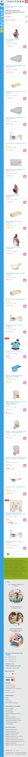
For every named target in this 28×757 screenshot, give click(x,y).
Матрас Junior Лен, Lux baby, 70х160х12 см (15, 144)
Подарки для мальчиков (11, 729)
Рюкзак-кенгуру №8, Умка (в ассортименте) (13, 40)
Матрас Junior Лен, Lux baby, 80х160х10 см (15, 299)
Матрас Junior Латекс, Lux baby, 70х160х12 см (14, 542)
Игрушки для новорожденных (12, 718)
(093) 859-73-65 (12, 661)
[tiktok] (9, 674)
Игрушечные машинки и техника (13, 720)
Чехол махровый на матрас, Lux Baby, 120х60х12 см (15, 273)
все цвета (11, 413)
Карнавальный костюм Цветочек (14, 351)
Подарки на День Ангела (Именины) (14, 739)
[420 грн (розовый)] (8, 413)
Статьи (7, 699)
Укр (17, 750)
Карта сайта (8, 701)
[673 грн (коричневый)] (10, 523)
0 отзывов (15, 43)
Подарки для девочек (10, 731)
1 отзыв (14, 147)
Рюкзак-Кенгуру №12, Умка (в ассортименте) (13, 248)
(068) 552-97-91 (10, 1)
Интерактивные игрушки (11, 722)
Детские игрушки (9, 708)
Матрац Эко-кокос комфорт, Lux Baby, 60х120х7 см (15, 92)
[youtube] (12, 674)
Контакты (7, 690)
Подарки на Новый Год (11, 734)
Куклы (6, 715)
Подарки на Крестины (10, 743)
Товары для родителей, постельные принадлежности (13, 7)
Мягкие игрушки (9, 711)
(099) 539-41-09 (12, 657)
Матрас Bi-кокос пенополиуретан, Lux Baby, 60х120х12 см (15, 118)
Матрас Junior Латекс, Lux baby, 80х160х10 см (14, 325)
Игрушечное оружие (10, 717)
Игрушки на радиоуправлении (12, 713)
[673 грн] (6, 523)
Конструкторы (9, 710)
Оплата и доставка (10, 685)
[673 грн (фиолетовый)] (12, 523)
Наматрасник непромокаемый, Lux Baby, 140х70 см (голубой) (14, 376)
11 (21, 554)
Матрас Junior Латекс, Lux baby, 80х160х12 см (14, 222)
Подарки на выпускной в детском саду (15, 741)
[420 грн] (6, 413)
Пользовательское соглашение (13, 688)
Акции (6, 697)
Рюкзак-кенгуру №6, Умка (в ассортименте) (13, 196)
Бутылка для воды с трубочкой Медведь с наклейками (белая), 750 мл (15, 513)
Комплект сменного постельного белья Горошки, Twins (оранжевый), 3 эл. (16, 432)
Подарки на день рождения (12, 733)
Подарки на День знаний (11, 738)
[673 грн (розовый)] (8, 523)
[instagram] (15, 674)
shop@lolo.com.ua (9, 663)
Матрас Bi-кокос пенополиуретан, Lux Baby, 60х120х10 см (15, 66)
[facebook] (6, 674)
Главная (6, 5)
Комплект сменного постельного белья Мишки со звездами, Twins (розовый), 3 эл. (16, 458)
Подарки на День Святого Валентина (14, 745)
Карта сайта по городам (11, 702)
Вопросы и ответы (10, 692)
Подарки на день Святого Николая (14, 736)
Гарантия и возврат (10, 687)
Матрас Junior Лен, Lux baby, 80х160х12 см (15, 487)
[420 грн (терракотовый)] (8, 468)
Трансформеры (9, 723)
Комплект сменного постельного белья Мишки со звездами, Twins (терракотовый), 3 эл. (16, 403)
